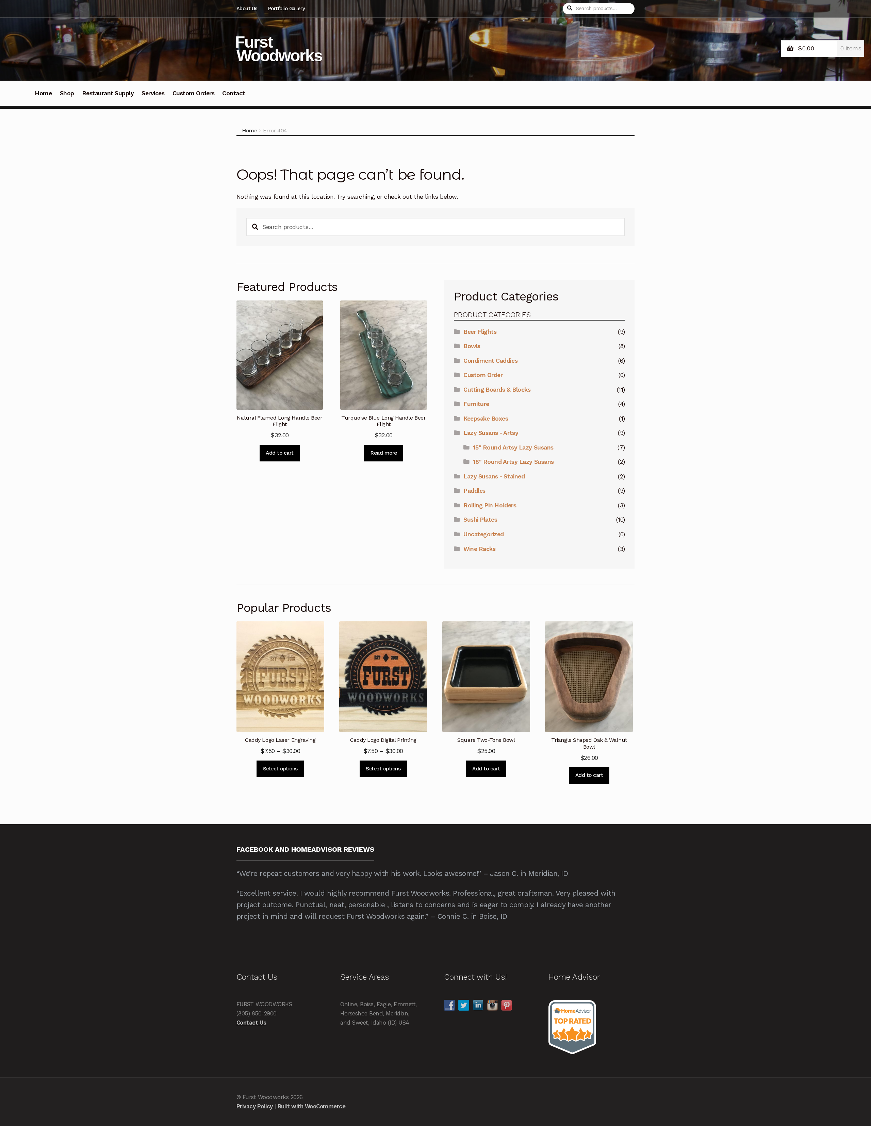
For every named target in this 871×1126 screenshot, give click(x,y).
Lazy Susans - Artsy (490, 432)
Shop (67, 93)
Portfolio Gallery (286, 8)
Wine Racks (479, 548)
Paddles (474, 490)
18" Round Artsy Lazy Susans (513, 461)
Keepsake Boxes (485, 418)
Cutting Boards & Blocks (496, 389)
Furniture (476, 404)
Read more (383, 453)
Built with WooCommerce (311, 1106)
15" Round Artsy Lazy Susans (513, 447)
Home (43, 93)
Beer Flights (479, 331)
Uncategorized (483, 534)
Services (153, 93)
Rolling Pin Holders (489, 505)
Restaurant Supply (108, 93)
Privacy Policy (254, 1106)
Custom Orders (193, 93)
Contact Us (251, 1022)
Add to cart (280, 453)
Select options (280, 769)
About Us (247, 8)
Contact (233, 93)
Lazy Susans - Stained (494, 476)
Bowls (471, 346)
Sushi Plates (480, 519)
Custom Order (483, 375)
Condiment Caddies (490, 360)
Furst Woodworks (278, 49)
